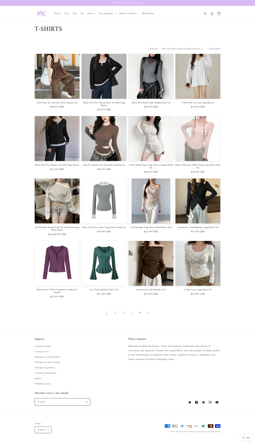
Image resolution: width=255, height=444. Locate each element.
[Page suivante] (148, 312)
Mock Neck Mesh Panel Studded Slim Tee (150, 103)
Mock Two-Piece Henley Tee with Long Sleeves (57, 165)
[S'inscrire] (86, 402)
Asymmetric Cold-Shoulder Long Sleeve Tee (197, 227)
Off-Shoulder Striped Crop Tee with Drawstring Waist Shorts (57, 229)
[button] (91, 13)
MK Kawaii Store (182, 431)
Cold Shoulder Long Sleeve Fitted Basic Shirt (151, 227)
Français (41, 430)
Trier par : (154, 49)
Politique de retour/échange (48, 362)
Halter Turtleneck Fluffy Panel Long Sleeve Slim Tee (197, 166)
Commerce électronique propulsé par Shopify (204, 431)
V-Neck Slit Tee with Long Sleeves (198, 103)
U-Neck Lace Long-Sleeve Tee (198, 289)
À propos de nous (43, 346)
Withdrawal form (42, 384)
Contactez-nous (42, 352)
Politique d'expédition (45, 368)
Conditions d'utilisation (46, 373)
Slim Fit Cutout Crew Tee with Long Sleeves (104, 165)
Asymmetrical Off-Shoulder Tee (151, 289)
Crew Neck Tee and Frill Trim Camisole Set (57, 103)
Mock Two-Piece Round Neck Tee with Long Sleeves (104, 104)
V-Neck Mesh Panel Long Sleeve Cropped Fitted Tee (151, 166)
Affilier (38, 378)
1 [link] (106, 312)
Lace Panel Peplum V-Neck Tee (103, 289)
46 (140, 312)
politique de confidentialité (47, 357)
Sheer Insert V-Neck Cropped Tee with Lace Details (57, 291)
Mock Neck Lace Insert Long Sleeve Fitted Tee (104, 227)
